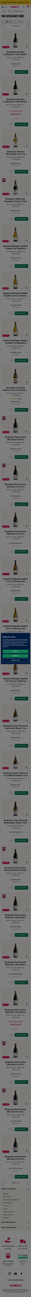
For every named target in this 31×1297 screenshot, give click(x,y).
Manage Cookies (15, 660)
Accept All (15, 651)
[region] (15, 648)
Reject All (15, 655)
